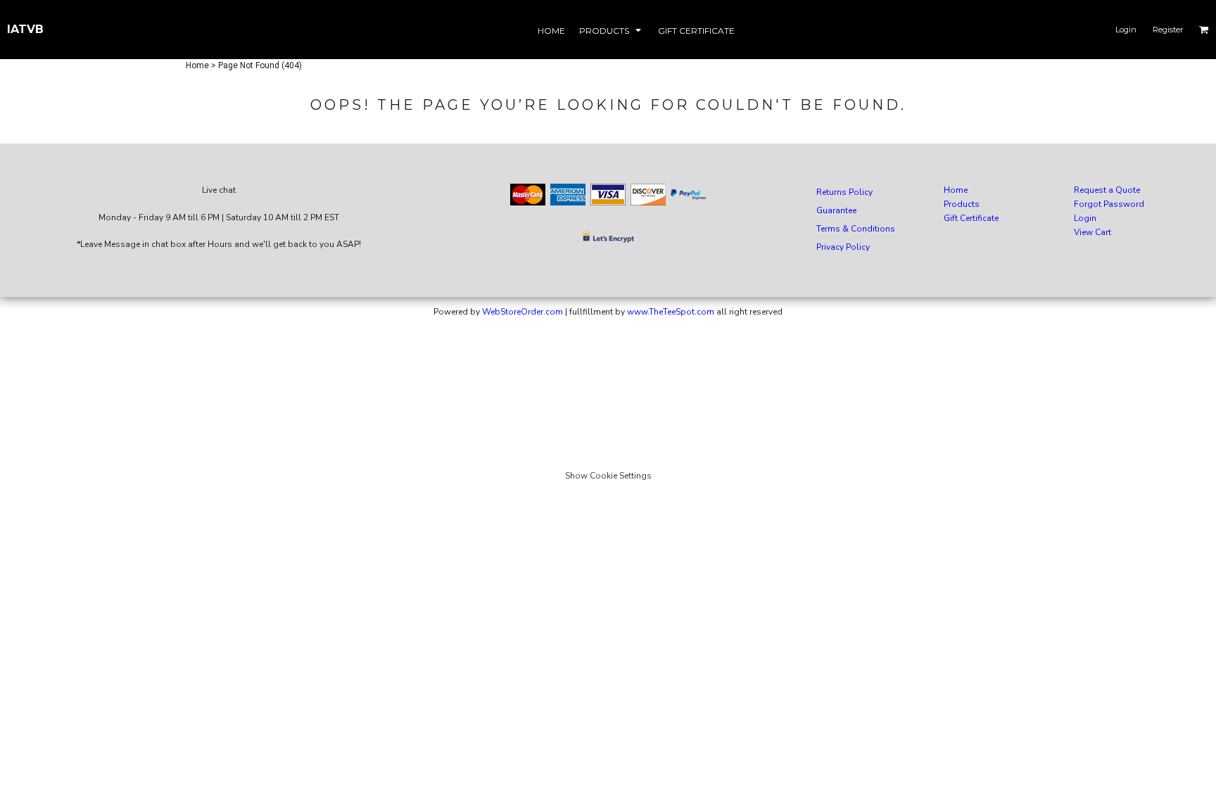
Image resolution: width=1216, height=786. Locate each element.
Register (1168, 29)
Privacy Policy (843, 247)
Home (197, 65)
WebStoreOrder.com (522, 311)
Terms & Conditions (855, 228)
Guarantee (836, 210)
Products (962, 204)
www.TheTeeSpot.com (670, 311)
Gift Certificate (971, 218)
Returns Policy (844, 192)
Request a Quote (1107, 190)
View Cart (1092, 232)
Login (1125, 29)
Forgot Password (1109, 204)
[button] (611, 30)
